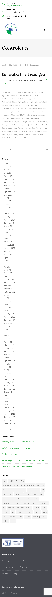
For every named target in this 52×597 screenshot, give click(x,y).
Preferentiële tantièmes (38, 122)
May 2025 (7, 204)
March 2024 (8, 242)
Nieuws (7, 92)
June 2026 (7, 167)
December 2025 (9, 182)
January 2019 (9, 411)
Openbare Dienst (8, 118)
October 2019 (8, 392)
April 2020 (7, 373)
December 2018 (9, 414)
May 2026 (7, 170)
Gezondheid (28, 109)
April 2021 (7, 339)
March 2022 (8, 311)
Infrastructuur (27, 112)
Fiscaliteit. (17, 105)
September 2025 (9, 192)
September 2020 (9, 361)
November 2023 (9, 251)
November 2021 (9, 320)
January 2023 (9, 279)
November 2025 (9, 185)
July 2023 (7, 260)
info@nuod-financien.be (15, 6)
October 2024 (8, 226)
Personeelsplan (23, 122)
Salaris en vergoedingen (21, 125)
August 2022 (8, 295)
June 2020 (7, 367)
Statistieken (6, 131)
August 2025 (8, 195)
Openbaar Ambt (39, 115)
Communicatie (7, 494)
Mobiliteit (15, 115)
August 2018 (8, 426)
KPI (41, 112)
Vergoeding (36, 517)
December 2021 (9, 317)
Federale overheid (24, 499)
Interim (36, 112)
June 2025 (7, 201)
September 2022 (9, 292)
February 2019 (9, 408)
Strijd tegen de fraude (32, 131)
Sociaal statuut (41, 125)
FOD (23, 105)
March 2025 (8, 210)
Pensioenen (28, 512)
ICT (4, 508)
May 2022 (7, 304)
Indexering (42, 109)
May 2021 (7, 336)
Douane (44, 99)
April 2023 (7, 270)
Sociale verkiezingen (9, 128)
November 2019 (9, 389)
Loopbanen (6, 115)
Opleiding (19, 118)
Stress (20, 131)
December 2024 (9, 220)
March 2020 (8, 376)
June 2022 (7, 301)
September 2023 (9, 257)
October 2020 (8, 357)
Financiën (16, 102)
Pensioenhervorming (9, 454)
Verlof (44, 517)
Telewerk (44, 131)
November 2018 (9, 417)
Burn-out (15, 99)
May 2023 (7, 267)
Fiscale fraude (7, 105)
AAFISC (11, 481)
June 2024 (7, 235)
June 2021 (7, 332)
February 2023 (9, 276)
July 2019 (7, 398)
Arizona (30, 490)
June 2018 (7, 429)
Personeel (35, 118)
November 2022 (9, 285)
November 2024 (9, 223)
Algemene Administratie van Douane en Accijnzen (18, 485)
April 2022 (7, 307)
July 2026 (7, 163)
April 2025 (7, 207)
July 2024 (7, 232)
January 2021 (9, 348)
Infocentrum (6, 112)
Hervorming (44, 503)
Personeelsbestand (9, 122)
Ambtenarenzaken (19, 490)
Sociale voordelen (24, 128)
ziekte (24, 138)
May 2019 (7, 401)
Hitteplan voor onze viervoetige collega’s (17, 467)
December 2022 (9, 282)
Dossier (40, 494)
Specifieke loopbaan (39, 128)
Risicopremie (7, 125)
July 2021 (7, 329)
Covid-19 (28, 494)
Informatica (16, 112)
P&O (13, 512)
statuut (14, 131)
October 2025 (8, 188)
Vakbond (5, 135)
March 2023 (8, 273)
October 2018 (8, 420)
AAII (17, 481)
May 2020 (7, 370)
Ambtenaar (40, 485)
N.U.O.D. (22, 115)
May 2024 (7, 239)
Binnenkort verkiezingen (23, 74)
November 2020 (9, 354)
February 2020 (9, 379)
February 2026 (9, 179)
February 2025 (9, 213)
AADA (19, 92)
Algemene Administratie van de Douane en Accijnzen (21, 96)
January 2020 (9, 383)
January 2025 (9, 217)
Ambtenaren (6, 99)
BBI (43, 490)
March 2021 (8, 342)
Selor (33, 125)
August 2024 (8, 229)
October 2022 (8, 289)
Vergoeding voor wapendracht (20, 135)
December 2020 (9, 351)
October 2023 (8, 254)
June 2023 (7, 264)
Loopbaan (11, 508)
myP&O (28, 508)
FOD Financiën (31, 105)
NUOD (29, 115)
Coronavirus (18, 494)
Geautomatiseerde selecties (12, 109)
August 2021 (8, 326)
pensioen (27, 118)
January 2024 (9, 245)
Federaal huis (7, 102)
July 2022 (7, 298)
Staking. (37, 512)
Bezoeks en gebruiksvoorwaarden (14, 587)
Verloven (35, 135)
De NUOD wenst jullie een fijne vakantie (16, 448)
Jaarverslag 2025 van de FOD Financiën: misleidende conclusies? (25, 460)
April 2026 (7, 173)
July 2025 (7, 198)
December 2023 (9, 248)
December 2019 (9, 386)
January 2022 (9, 314)
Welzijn (11, 138)
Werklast (18, 138)
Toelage (19, 517)
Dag (34, 494)
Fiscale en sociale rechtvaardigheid (33, 102)
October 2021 (8, 323)
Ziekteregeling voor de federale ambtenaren (18, 441)
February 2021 (9, 345)
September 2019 (9, 395)
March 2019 (8, 404)
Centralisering (24, 99)
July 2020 (7, 364)
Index (35, 109)
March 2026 (8, 176)
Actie (22, 481)
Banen (37, 490)
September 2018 (9, 423)
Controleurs (35, 99)
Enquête (13, 499)
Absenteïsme (26, 92)
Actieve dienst (37, 92)
